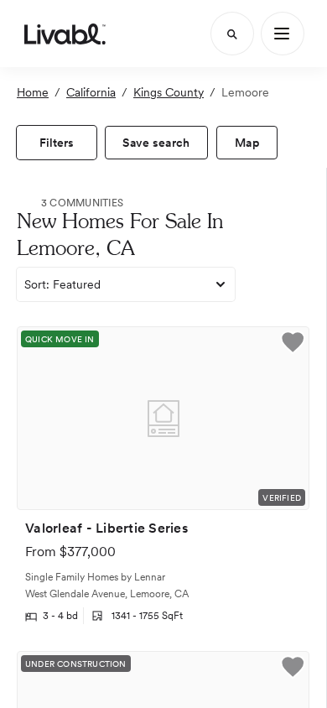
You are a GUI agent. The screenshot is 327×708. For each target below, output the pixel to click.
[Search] (232, 34)
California (91, 92)
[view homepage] (65, 33)
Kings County (168, 92)
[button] (292, 344)
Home (33, 92)
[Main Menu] (283, 34)
